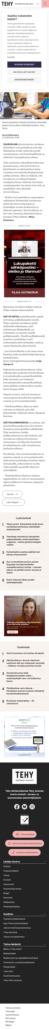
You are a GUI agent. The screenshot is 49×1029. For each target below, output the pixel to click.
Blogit (6, 893)
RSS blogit (9, 1021)
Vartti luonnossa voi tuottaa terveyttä (25, 653)
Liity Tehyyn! (12, 502)
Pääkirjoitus (9, 902)
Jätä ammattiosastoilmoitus (17, 927)
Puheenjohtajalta (11, 906)
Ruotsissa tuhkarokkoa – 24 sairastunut (20, 702)
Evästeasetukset (24, 80)
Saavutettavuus (12, 1014)
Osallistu (8, 914)
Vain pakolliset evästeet (24, 72)
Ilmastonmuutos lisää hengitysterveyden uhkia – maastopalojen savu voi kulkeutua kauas (24, 677)
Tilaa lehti (8, 971)
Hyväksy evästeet (24, 65)
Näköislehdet (9, 953)
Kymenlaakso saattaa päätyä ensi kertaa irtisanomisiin (23, 553)
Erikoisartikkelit (11, 870)
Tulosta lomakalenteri (13, 936)
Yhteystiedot (9, 966)
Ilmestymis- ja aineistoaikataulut (19, 962)
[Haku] (38, 3)
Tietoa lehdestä (12, 944)
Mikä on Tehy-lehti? (12, 949)
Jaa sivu (10, 494)
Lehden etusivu (11, 861)
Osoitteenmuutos (11, 975)
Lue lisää (10, 57)
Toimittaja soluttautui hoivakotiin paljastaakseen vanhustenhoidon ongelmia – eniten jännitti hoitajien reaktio (24, 540)
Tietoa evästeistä (12, 1008)
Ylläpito (8, 1025)
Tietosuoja (10, 1011)
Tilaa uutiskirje (27, 834)
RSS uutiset (10, 1018)
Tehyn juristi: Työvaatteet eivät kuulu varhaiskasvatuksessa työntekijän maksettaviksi (25, 527)
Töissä (6, 875)
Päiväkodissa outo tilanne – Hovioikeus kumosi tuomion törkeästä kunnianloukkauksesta (25, 691)
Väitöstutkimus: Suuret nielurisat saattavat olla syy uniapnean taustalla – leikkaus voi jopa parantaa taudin (26, 663)
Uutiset (6, 866)
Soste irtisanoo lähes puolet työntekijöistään (20, 581)
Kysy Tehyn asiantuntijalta (15, 923)
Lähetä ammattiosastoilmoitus (27, 843)
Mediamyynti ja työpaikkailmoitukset (20, 958)
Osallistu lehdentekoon (27, 852)
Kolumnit (7, 897)
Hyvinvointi (8, 884)
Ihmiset (7, 879)
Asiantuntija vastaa (12, 888)
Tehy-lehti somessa (12, 980)
